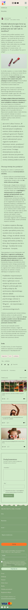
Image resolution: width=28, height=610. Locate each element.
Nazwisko (3, 520)
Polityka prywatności (6, 589)
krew (10, 356)
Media (3, 586)
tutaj (5, 210)
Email (2, 527)
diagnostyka (4, 356)
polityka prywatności (10, 564)
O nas (2, 573)
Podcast (3, 580)
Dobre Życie (4, 583)
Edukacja (3, 576)
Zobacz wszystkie (23, 377)
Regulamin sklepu (6, 592)
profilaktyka (16, 356)
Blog (2, 361)
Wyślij (14, 544)
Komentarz (6, 467)
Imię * (5, 483)
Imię (2, 514)
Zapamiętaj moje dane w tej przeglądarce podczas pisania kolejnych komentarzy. (15, 491)
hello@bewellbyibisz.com (9, 596)
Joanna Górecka (8, 18)
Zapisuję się (14, 569)
